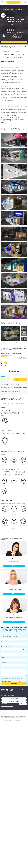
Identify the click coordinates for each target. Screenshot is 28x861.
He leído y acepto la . (12, 678)
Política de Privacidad (16, 678)
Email (14, 565)
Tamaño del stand (5, 646)
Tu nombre (3, 652)
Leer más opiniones (14, 370)
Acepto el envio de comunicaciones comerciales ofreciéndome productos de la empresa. (13, 681)
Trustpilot (3, 713)
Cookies (23, 703)
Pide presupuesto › (14, 698)
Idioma (24, 689)
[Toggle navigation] (25, 2)
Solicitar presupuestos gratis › (14, 41)
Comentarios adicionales (7, 667)
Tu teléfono (4, 662)
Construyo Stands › (14, 701)
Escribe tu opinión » (22, 357)
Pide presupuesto (13, 2)
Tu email (3, 657)
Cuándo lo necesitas (6, 641)
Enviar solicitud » (14, 683)
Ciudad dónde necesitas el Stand (9, 636)
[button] (24, 328)
